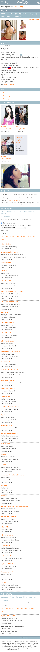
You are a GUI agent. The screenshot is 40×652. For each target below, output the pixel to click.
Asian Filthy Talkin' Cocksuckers (12, 291)
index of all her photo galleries (20, 140)
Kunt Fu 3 (4, 454)
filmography (5, 16)
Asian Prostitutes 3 (7, 322)
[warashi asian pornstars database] (22, 2)
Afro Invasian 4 (6, 262)
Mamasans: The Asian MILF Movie (12, 475)
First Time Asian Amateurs (10, 407)
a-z (16, 7)
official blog (6, 96)
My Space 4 (4, 496)
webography (18, 16)
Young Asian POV (7, 572)
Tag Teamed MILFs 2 (8, 564)
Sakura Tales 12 (6, 527)
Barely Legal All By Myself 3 (10, 351)
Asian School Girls (7, 333)
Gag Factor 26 (5, 415)
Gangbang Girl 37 (7, 425)
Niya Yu (6, 128)
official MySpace (7, 99)
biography (33, 13)
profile (3, 13)
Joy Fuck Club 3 (6, 444)
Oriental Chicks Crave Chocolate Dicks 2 (14, 506)
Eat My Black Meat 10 (8, 388)
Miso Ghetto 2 (5, 485)
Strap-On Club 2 (6, 545)
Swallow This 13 (6, 556)
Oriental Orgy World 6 (8, 516)
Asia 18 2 (4, 270)
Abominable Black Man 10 (9, 252)
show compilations (9, 223)
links (10, 13)
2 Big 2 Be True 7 (6, 244)
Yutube (3, 582)
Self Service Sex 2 (7, 535)
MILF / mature (9, 84)
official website (7, 93)
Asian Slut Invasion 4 (8, 341)
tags (21, 7)
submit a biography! (14, 200)
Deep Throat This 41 (7, 380)
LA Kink (3, 464)
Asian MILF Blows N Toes (9, 302)
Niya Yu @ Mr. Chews (8, 616)
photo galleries (20, 13)
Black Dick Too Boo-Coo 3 (9, 370)
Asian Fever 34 (6, 281)
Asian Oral (4, 312)
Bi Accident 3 (5, 362)
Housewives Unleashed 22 (9, 433)
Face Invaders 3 (6, 396)
